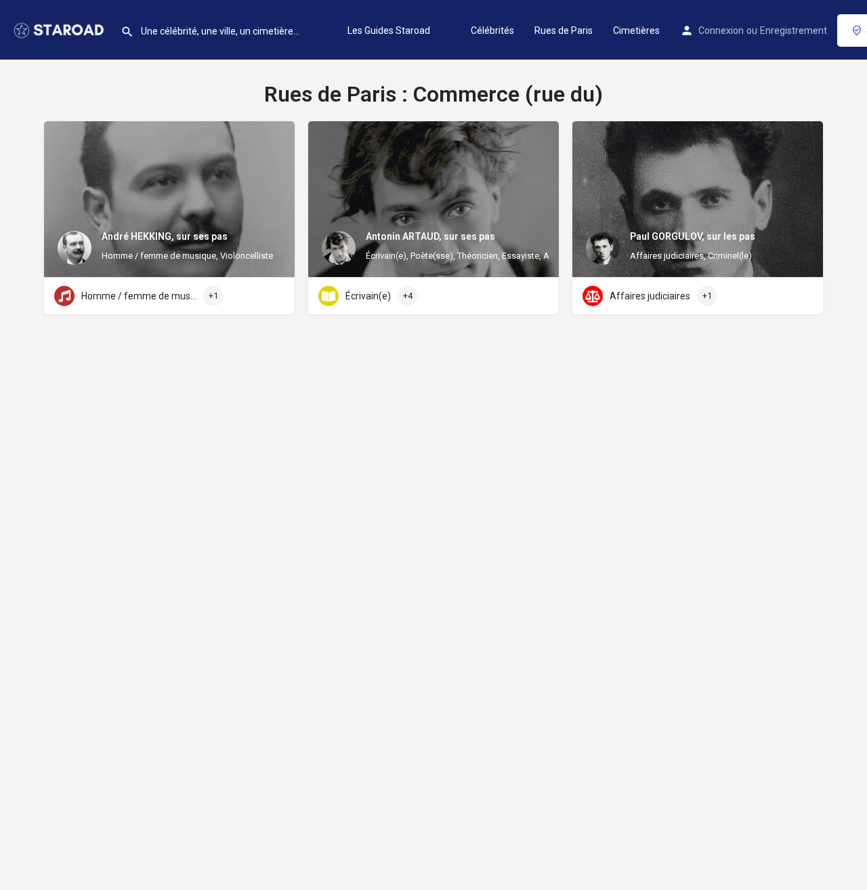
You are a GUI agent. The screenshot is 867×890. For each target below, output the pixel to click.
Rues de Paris (563, 30)
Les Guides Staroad (388, 30)
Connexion (721, 30)
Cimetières (636, 30)
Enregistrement (793, 30)
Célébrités (492, 30)
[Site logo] (60, 29)
